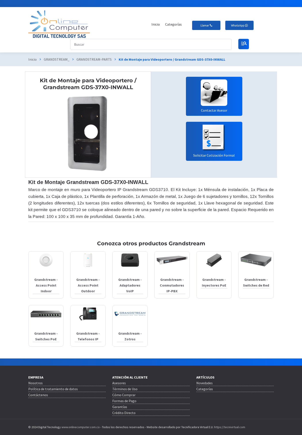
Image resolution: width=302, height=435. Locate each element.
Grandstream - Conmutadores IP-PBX (172, 285)
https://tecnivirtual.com (229, 427)
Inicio (32, 59)
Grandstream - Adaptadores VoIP (130, 285)
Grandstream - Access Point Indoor (46, 285)
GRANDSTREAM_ (56, 59)
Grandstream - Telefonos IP (88, 336)
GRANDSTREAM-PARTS (94, 59)
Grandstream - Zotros (130, 336)
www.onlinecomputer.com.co (80, 427)
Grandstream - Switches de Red (256, 282)
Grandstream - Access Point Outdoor (88, 285)
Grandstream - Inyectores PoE (214, 282)
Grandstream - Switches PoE (46, 336)
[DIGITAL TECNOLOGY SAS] (59, 24)
